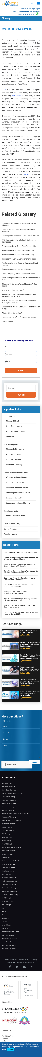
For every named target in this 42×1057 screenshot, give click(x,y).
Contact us (5, 928)
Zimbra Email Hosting (9, 888)
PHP (4, 90)
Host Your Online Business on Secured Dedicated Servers (19, 606)
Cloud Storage (11, 436)
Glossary (6, 18)
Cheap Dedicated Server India (16, 473)
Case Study (5, 918)
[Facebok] (10, 967)
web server (16, 95)
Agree (10, 1049)
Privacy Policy (24, 959)
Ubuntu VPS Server (8, 854)
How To (4, 911)
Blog (3, 908)
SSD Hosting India (7, 874)
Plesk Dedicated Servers (9, 881)
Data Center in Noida (8, 824)
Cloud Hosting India (11, 416)
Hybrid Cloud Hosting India (10, 932)
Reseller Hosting (10, 534)
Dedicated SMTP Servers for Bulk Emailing (15, 813)
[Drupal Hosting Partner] (24, 1020)
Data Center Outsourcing (9, 938)
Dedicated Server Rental (9, 878)
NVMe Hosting (6, 840)
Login (33, 9)
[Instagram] (31, 967)
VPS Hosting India (11, 444)
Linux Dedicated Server (15, 482)
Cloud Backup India (8, 935)
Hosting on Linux (7, 783)
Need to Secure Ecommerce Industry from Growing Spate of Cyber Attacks (21, 565)
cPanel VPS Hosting (14, 465)
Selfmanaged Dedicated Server (12, 847)
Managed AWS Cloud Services (11, 820)
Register (38, 9)
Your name (9, 347)
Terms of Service (11, 959)
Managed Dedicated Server (17, 487)
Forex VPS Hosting (7, 844)
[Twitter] (16, 967)
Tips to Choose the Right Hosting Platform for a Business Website (21, 599)
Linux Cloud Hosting (14, 426)
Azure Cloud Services (8, 942)
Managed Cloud (12, 421)
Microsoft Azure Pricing (9, 864)
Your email (9, 354)
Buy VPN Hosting (7, 898)
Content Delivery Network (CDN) (12, 793)
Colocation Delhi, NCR (8, 867)
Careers (4, 921)
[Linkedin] (24, 967)
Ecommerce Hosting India (10, 807)
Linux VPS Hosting (13, 459)
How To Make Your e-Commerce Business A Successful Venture (20, 585)
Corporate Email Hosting (9, 891)
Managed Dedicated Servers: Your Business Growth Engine (17, 592)
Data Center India (11, 511)
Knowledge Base (26, 9)
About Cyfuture (6, 925)
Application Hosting (8, 901)
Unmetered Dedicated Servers (18, 503)
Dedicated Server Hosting (10, 803)
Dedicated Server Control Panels (12, 861)
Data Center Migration (9, 871)
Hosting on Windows (8, 786)
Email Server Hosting (12, 524)
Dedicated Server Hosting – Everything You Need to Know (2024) (21, 613)
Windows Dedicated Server (16, 477)
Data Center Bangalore (9, 948)
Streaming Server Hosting (10, 894)
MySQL (26, 174)
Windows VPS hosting (9, 817)
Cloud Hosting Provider (9, 945)
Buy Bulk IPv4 (6, 857)
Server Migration (10, 529)
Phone (7, 361)
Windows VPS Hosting (15, 454)
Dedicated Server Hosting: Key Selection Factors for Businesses (20, 579)
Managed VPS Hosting (15, 449)
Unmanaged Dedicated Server (18, 493)
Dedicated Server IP (14, 498)
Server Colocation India (15, 516)
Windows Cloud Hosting (15, 431)
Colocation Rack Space (9, 884)
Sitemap (34, 959)
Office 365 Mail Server (8, 851)
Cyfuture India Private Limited (25, 962)
